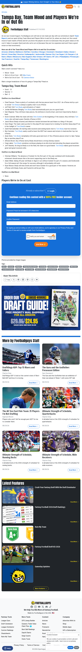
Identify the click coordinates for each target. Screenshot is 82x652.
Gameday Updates (42, 566)
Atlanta (11, 52)
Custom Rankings (7, 630)
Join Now (69, 7)
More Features (40, 588)
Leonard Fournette (8, 269)
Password (22, 211)
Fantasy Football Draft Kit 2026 (47, 547)
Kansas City (50, 54)
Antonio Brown (63, 266)
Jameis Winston (63, 269)
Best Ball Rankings (28, 629)
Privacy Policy (65, 228)
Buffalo (27, 52)
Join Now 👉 (41, 244)
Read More (33, 383)
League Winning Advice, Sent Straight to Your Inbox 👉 (42, 2)
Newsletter (46, 630)
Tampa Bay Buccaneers (30, 266)
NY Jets (55, 57)
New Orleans (37, 57)
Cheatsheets (5, 633)
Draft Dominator (7, 624)
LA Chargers (70, 54)
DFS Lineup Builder (28, 621)
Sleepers (18, 266)
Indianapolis (29, 54)
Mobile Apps (67, 627)
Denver (72, 52)
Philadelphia (64, 57)
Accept (70, 647)
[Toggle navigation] (79, 7)
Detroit (4, 54)
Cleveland (58, 52)
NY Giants (47, 57)
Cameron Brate (29, 78)
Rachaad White (52, 269)
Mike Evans (27, 75)
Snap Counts (26, 636)
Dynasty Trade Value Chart (29, 625)
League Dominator (7, 627)
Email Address (11, 202)
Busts (4, 266)
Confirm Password (12, 219)
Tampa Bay (25, 59)
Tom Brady (15, 105)
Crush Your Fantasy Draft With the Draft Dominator (55, 487)
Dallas (66, 52)
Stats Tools (26, 639)
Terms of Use (11, 230)
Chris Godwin (37, 117)
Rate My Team (40, 527)
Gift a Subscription (69, 630)
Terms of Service (33, 645)
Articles (4, 12)
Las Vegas (60, 54)
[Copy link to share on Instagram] (32, 280)
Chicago (42, 52)
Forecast (11, 266)
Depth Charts (26, 633)
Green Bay (12, 54)
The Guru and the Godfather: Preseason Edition (56, 369)
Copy (8, 280)
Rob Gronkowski (40, 269)
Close (76, 647)
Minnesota (17, 57)
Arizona (5, 52)
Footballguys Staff (19, 29)
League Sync (5, 621)
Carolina (34, 52)
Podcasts (45, 627)
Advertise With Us (69, 621)
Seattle (16, 59)
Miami (9, 57)
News (44, 624)
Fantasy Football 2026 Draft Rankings (50, 507)
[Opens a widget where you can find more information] (7, 648)
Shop (64, 624)
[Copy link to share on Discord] (37, 280)
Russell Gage (19, 269)
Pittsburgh (74, 57)
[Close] (79, 635)
